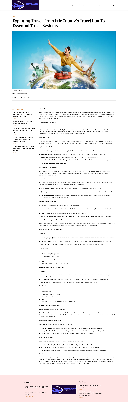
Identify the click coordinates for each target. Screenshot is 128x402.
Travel (15, 16)
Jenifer (19, 90)
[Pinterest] (24, 97)
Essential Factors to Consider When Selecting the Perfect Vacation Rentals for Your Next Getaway (90, 393)
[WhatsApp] (28, 97)
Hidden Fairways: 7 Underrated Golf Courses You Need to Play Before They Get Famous (37, 387)
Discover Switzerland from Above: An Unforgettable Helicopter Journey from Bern (23, 139)
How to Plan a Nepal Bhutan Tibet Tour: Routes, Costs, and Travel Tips (23, 130)
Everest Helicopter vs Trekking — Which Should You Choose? (23, 122)
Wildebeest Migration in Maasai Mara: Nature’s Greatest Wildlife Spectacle (23, 148)
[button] (114, 5)
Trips (80, 389)
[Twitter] (21, 97)
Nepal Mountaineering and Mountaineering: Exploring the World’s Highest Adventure (22, 114)
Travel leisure (29, 396)
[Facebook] (17, 97)
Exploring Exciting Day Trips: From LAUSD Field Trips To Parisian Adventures (90, 386)
